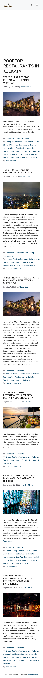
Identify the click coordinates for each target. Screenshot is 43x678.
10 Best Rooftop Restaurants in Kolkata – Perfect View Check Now (21, 280)
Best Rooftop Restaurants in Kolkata (18, 377)
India (27, 139)
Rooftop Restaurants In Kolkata (16, 262)
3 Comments (11, 161)
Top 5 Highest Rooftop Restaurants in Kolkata (17, 171)
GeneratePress (32, 675)
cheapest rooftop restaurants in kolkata (20, 654)
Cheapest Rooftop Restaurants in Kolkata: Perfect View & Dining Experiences (18, 579)
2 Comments (11, 567)
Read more (7, 541)
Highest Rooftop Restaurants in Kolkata (22, 259)
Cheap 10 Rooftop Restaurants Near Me (22, 142)
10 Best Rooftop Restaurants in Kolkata (22, 374)
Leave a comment (13, 268)
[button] (31, 5)
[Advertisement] (21, 32)
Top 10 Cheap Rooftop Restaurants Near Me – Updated (17, 80)
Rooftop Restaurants (15, 139)
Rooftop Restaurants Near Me (24, 154)
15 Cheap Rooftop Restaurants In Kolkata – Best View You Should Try (18, 395)
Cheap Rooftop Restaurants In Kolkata (22, 457)
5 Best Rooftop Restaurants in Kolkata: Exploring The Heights (20, 478)
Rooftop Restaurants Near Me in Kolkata (20, 157)
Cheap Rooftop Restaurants (22, 148)
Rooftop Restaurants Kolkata (15, 563)
